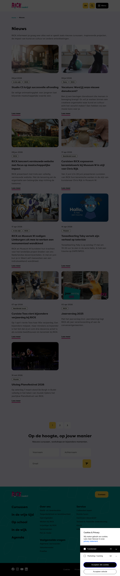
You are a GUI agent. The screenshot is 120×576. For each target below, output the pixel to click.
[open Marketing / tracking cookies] (116, 556)
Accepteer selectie (100, 571)
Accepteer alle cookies (100, 564)
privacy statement (91, 541)
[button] (97, 549)
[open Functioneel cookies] (116, 549)
